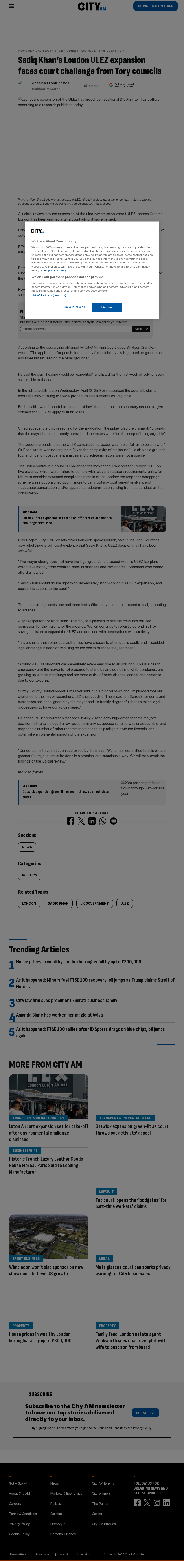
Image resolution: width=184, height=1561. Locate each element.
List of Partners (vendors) (48, 295)
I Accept (107, 307)
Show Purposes (74, 307)
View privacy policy (54, 270)
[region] (92, 270)
